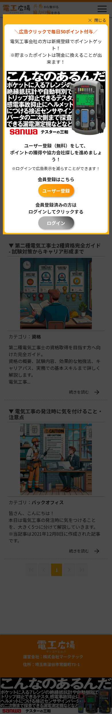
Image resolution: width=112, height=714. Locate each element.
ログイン (56, 223)
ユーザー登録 (56, 190)
